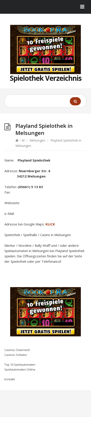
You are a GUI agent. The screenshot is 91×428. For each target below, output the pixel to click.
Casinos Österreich (17, 350)
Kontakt (9, 379)
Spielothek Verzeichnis (46, 78)
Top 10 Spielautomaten (19, 365)
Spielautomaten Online (19, 369)
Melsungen (37, 140)
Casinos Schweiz (15, 355)
